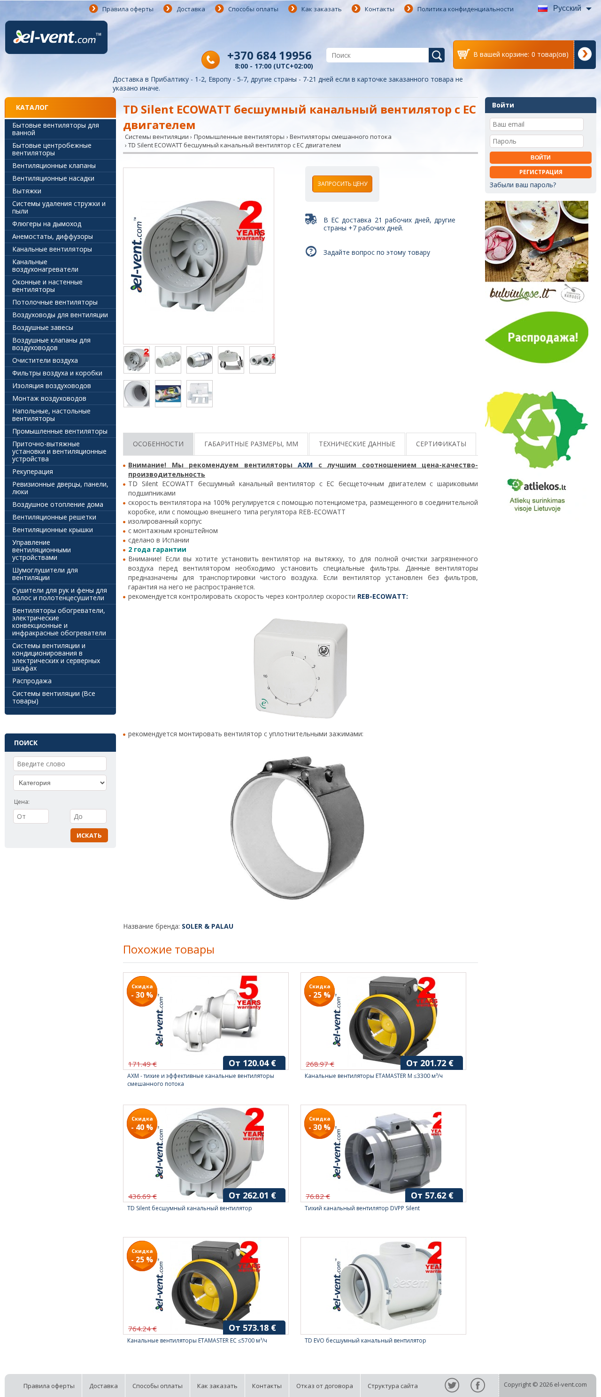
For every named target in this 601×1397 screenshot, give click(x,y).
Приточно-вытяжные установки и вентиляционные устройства (59, 451)
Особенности (158, 443)
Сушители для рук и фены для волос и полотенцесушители (59, 594)
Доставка (191, 9)
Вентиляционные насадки (53, 178)
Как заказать (321, 9)
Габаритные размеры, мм (251, 443)
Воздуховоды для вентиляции (60, 314)
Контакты (379, 9)
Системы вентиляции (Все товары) (53, 697)
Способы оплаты (253, 9)
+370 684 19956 (269, 55)
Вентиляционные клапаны (54, 165)
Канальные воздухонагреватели (45, 265)
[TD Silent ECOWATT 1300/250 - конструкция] (168, 394)
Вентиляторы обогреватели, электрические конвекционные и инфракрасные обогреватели (59, 621)
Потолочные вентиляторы (55, 302)
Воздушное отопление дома (57, 504)
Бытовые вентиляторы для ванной (55, 129)
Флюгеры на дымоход (46, 223)
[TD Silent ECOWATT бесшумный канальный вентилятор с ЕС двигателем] (198, 257)
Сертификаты (441, 443)
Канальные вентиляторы (52, 248)
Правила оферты (128, 9)
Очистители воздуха (45, 360)
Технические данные (357, 443)
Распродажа (32, 680)
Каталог (32, 107)
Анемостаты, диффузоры (52, 236)
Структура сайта (393, 1386)
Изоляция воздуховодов (51, 385)
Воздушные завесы (42, 327)
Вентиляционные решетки (54, 516)
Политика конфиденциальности (465, 9)
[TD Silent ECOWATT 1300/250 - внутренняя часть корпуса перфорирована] (136, 394)
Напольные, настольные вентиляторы (51, 414)
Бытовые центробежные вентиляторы (52, 149)
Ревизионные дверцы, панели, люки (60, 488)
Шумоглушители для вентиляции (45, 573)
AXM (305, 464)
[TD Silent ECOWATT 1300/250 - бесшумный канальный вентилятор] (262, 360)
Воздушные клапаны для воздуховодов (51, 344)
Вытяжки (26, 190)
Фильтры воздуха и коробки (57, 372)
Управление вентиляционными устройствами (41, 550)
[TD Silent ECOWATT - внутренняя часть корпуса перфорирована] (168, 360)
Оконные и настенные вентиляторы (47, 285)
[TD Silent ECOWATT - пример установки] (231, 360)
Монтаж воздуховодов (49, 398)
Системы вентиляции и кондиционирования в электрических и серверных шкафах (56, 656)
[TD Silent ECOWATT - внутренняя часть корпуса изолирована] (199, 360)
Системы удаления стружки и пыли (59, 207)
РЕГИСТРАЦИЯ (540, 172)
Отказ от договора (324, 1386)
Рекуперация (32, 471)
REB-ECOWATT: (382, 596)
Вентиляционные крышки (52, 529)
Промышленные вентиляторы (60, 431)
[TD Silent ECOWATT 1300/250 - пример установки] (199, 394)
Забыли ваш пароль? (523, 184)
